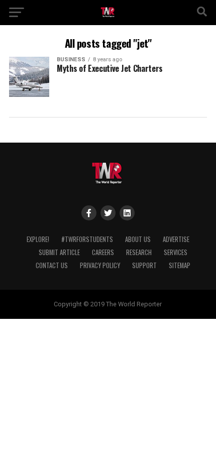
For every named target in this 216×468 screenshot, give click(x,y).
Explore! (38, 239)
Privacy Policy (100, 265)
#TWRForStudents (87, 239)
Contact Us (52, 265)
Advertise (176, 239)
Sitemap (179, 265)
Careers (103, 252)
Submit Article (59, 252)
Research (139, 252)
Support (144, 265)
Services (175, 252)
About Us (138, 239)
